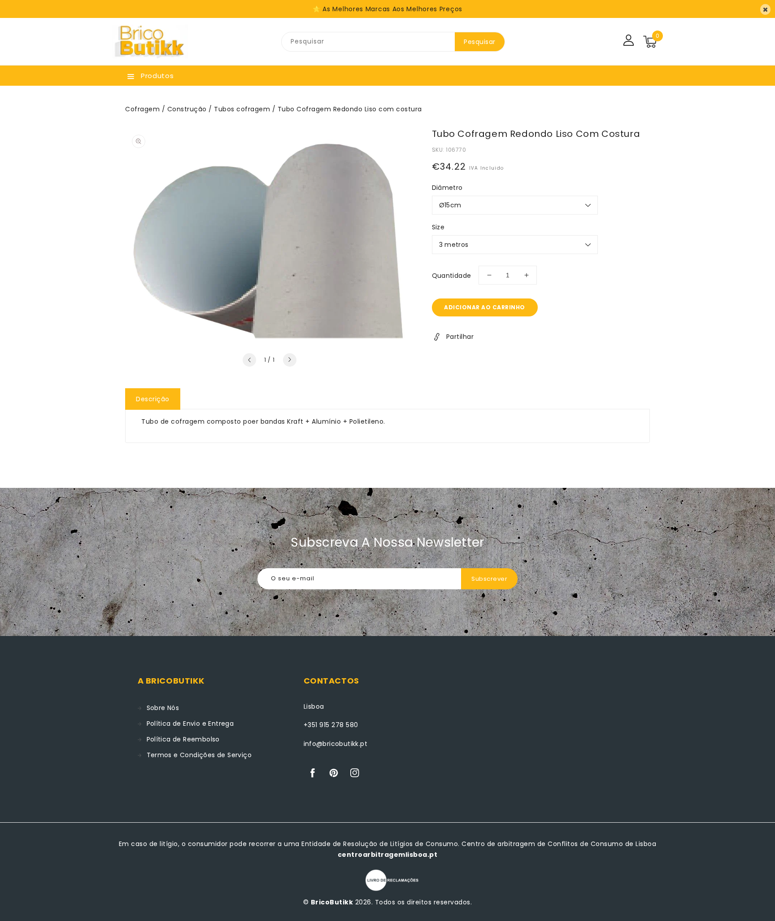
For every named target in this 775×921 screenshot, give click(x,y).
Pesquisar (480, 41)
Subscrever (489, 579)
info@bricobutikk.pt (336, 743)
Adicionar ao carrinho (484, 307)
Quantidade (451, 275)
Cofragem (142, 109)
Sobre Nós (163, 707)
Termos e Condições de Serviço (199, 754)
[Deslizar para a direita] (289, 360)
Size (438, 227)
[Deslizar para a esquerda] (249, 360)
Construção (187, 109)
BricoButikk (332, 902)
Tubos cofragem (242, 109)
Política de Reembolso (183, 739)
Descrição (153, 399)
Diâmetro (447, 187)
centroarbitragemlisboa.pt (388, 854)
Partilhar (460, 336)
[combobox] (368, 41)
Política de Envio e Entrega (190, 723)
